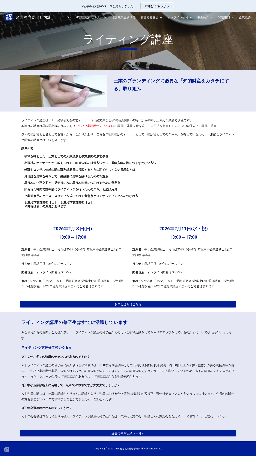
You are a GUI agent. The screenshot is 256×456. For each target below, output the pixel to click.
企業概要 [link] (245, 17)
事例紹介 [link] (203, 17)
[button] (6, 449)
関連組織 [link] (224, 17)
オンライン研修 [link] (177, 17)
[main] (128, 41)
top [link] (68, 17)
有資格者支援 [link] (150, 17)
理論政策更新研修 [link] (124, 17)
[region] (128, 6)
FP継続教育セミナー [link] (89, 17)
